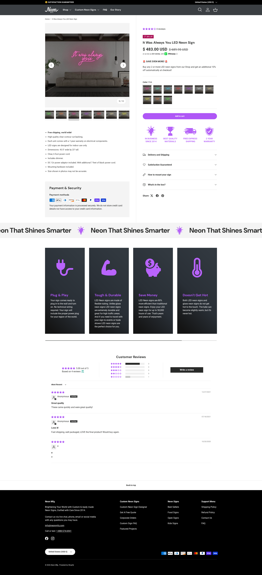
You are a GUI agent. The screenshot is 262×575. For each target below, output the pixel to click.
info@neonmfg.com (54, 525)
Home (47, 19)
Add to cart (179, 116)
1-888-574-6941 (64, 531)
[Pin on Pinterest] (162, 195)
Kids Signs (173, 523)
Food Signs (173, 512)
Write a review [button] (187, 370)
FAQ (105, 9)
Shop (65, 9)
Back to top (131, 485)
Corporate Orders (128, 518)
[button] (149, 29)
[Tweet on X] (151, 195)
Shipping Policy (208, 507)
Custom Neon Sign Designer (133, 507)
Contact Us (206, 518)
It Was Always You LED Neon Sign (64, 19)
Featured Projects (128, 529)
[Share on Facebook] (157, 195)
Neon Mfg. (55, 565)
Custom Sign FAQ (128, 523)
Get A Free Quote (128, 512)
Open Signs (173, 518)
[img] (57, 392)
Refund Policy (208, 512)
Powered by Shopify (66, 565)
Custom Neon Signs (85, 9)
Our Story (115, 9)
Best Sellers (173, 507)
